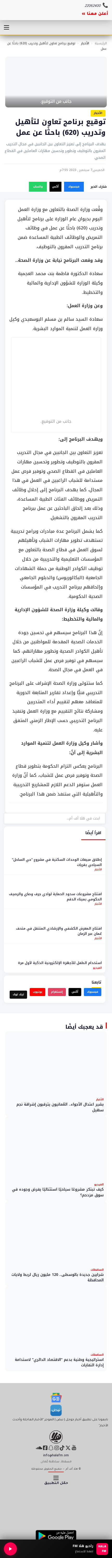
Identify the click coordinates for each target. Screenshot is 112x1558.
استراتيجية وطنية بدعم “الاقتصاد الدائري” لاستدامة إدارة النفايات (59, 1362)
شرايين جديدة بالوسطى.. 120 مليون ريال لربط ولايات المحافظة (57, 1277)
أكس (55, 186)
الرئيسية (101, 43)
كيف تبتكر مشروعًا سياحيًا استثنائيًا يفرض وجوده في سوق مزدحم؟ (58, 1192)
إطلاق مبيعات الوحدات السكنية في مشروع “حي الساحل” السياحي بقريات (57, 862)
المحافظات (97, 1269)
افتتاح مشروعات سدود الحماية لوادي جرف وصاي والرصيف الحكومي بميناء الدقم (55, 896)
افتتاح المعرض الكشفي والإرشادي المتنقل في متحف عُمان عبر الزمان (59, 931)
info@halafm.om (56, 1456)
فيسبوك (73, 186)
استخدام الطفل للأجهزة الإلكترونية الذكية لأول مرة (60, 963)
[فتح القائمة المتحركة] (6, 27)
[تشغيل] (10, 1548)
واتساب (38, 186)
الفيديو (97, 967)
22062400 (93, 6)
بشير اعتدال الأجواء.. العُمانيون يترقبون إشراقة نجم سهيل (60, 1107)
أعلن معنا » (95, 14)
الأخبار (85, 43)
